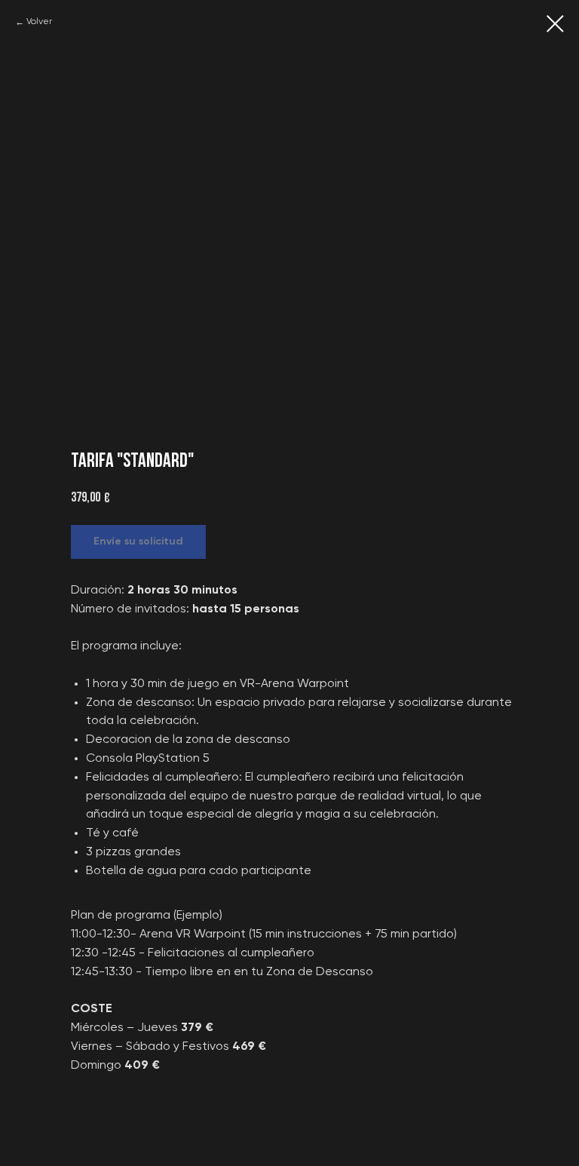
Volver (39, 21)
